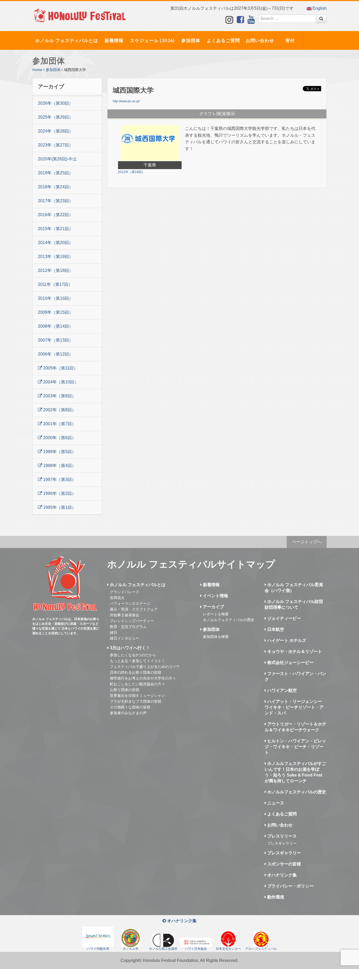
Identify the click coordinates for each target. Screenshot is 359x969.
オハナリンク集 (281, 875)
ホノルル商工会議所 (163, 949)
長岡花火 (117, 598)
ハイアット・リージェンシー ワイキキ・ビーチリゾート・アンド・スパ (294, 707)
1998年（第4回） (59, 465)
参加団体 (190, 40)
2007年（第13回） (55, 340)
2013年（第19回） (55, 256)
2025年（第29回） (55, 117)
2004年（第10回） (60, 382)
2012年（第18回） (55, 270)
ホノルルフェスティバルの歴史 (228, 620)
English (319, 8)
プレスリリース (281, 836)
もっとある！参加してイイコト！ (137, 661)
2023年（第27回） (55, 145)
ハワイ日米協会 (196, 949)
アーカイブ (213, 607)
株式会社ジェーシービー (290, 662)
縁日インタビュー (124, 638)
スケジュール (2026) (152, 40)
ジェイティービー (283, 618)
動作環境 (275, 897)
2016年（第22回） (55, 214)
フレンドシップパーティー (132, 621)
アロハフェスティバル (261, 949)
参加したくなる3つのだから (133, 655)
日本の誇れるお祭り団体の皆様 (135, 672)
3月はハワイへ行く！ (129, 648)
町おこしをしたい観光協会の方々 (137, 684)
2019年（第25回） (55, 173)
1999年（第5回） (59, 451)
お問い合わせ (260, 40)
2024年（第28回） (55, 131)
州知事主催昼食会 (124, 615)
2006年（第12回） (55, 354)
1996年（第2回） (59, 493)
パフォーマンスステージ (130, 603)
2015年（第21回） (55, 228)
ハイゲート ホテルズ (286, 640)
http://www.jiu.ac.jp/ (126, 101)
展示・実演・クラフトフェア (134, 609)
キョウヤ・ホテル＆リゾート (294, 651)
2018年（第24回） (55, 187)
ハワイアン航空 (281, 690)
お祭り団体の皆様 (124, 690)
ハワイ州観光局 (98, 949)
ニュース (275, 803)
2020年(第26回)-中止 (57, 159)
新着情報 (114, 40)
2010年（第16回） (55, 298)
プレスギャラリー (282, 843)
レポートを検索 (216, 614)
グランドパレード (124, 592)
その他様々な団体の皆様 (130, 707)
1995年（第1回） (59, 507)
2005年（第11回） (60, 368)
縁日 (113, 632)
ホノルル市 (131, 949)
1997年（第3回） (59, 479)
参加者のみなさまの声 (128, 713)
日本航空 (275, 629)
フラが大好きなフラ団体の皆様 (135, 701)
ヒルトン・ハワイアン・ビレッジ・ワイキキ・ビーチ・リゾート (295, 747)
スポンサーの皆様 (283, 864)
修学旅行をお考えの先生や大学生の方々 (143, 678)
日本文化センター (228, 949)
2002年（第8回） (59, 410)
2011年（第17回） (55, 284)
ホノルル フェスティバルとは (66, 40)
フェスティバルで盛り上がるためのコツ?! (144, 666)
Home (37, 70)
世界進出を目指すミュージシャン (137, 695)
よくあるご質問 (223, 40)
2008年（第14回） (55, 326)
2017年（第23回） (55, 201)
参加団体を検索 (216, 637)
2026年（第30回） (55, 103)
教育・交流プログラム (128, 627)
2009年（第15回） (55, 312)
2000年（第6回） (59, 437)
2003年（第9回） (59, 396)
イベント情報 (215, 595)
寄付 (290, 40)
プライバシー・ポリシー (290, 886)
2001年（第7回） (59, 424)
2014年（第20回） (55, 242)
